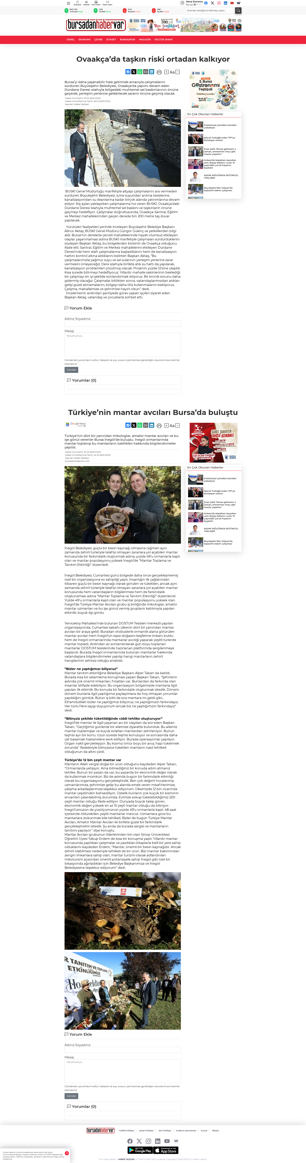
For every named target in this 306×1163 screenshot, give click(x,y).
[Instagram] (219, 3)
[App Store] (165, 1150)
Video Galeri (107, 5)
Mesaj (69, 331)
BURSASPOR (127, 39)
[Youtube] (232, 3)
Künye (204, 1130)
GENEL (70, 39)
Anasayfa (77, 5)
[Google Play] (140, 1150)
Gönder (71, 369)
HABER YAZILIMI (126, 1159)
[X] (212, 3)
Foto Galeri (96, 5)
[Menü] (69, 2)
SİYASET (111, 39)
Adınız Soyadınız (78, 319)
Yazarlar (86, 5)
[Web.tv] (238, 3)
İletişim (215, 1130)
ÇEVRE (98, 39)
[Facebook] (206, 3)
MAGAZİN (145, 39)
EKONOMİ (85, 39)
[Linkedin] (225, 3)
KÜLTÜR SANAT (164, 39)
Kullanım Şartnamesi (186, 1130)
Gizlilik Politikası (126, 1130)
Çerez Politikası (146, 1130)
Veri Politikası (164, 1130)
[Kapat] (67, 1153)
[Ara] (238, 10)
